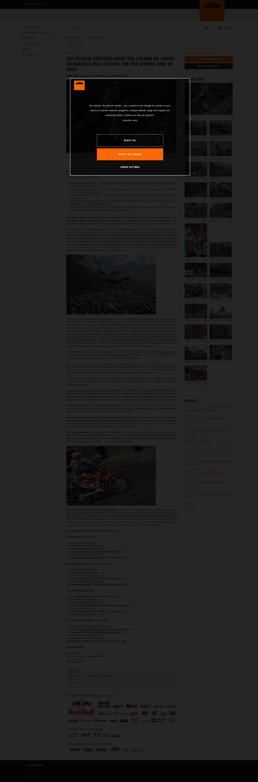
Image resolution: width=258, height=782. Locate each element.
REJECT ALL (130, 140)
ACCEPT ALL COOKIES (130, 154)
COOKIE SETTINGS (130, 167)
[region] (130, 127)
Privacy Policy (127, 120)
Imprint (134, 120)
